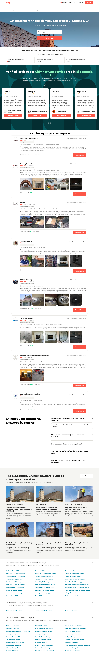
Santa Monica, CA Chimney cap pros (45, 587)
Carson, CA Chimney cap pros (43, 593)
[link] (5, 111)
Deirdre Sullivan (11, 540)
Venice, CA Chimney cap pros (14, 579)
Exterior (14, 6)
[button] (26, 184)
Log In (81, 2)
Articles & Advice (34, 6)
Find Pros (49, 38)
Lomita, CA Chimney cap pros (73, 576)
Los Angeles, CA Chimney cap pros (15, 576)
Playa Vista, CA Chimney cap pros (15, 573)
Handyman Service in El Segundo (15, 637)
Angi (37, 504)
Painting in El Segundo (12, 648)
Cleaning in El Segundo (12, 634)
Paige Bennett (69, 504)
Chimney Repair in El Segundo (14, 611)
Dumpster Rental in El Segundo (44, 648)
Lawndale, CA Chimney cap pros (44, 571)
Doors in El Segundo (40, 642)
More (27, 6)
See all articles (86, 476)
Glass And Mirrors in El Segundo (44, 628)
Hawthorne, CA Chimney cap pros (15, 584)
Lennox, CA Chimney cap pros (14, 590)
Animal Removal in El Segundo (44, 611)
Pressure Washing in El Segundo (44, 645)
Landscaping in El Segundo (13, 645)
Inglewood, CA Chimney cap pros (15, 587)
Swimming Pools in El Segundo (43, 631)
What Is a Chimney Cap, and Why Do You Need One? (49, 544)
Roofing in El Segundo (71, 611)
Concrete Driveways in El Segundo (44, 651)
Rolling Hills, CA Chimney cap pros (74, 593)
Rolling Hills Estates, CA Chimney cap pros (77, 587)
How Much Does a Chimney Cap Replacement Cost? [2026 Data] (46, 508)
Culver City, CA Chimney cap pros (44, 582)
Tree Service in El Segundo (13, 639)
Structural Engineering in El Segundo (75, 634)
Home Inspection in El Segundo (73, 626)
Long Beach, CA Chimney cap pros (44, 590)
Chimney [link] (22, 10)
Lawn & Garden (21, 6)
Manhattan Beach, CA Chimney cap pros (17, 571)
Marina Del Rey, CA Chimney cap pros (45, 573)
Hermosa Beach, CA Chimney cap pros (16, 596)
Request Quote (79, 155)
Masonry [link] (16, 10)
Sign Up (89, 2)
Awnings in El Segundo (71, 637)
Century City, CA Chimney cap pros (74, 573)
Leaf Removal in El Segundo (73, 631)
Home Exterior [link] (9, 10)
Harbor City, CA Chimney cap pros (74, 582)
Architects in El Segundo (71, 648)
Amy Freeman (69, 540)
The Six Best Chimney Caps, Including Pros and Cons (18, 544)
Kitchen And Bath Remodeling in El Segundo (18, 631)
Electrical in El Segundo (12, 628)
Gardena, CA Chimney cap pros (44, 579)
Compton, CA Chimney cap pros (74, 571)
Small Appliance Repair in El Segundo (75, 628)
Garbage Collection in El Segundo (15, 642)
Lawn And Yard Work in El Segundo (74, 639)
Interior (8, 6)
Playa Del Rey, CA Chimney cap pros (16, 582)
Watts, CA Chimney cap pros (43, 596)
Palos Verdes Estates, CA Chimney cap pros (77, 584)
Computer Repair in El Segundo (44, 637)
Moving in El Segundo (12, 651)
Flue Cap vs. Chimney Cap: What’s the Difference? (78, 544)
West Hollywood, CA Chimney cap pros (76, 596)
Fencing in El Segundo (41, 626)
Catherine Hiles (10, 504)
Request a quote (13, 115)
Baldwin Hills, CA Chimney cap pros (45, 584)
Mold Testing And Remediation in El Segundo (77, 645)
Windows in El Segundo (71, 642)
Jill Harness (39, 540)
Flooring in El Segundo (41, 634)
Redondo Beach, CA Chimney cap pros (16, 593)
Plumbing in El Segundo (12, 626)
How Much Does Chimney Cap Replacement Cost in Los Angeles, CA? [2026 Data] (19, 509)
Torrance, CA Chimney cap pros (44, 576)
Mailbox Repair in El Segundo (43, 639)
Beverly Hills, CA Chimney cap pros (75, 579)
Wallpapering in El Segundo (72, 651)
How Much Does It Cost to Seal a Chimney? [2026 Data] (76, 508)
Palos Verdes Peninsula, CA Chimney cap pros (77, 590)
